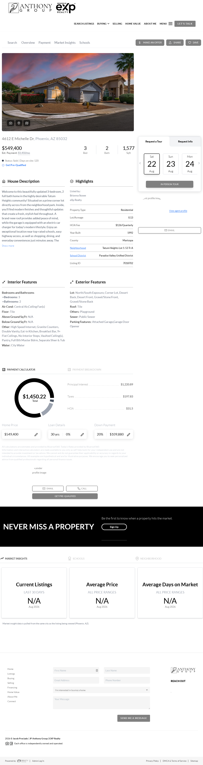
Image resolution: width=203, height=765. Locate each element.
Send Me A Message (134, 718)
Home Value (13, 692)
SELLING (117, 23)
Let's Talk (185, 23)
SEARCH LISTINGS (84, 23)
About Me (12, 696)
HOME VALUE (133, 23)
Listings (11, 673)
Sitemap (194, 761)
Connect (11, 701)
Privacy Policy (152, 761)
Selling (10, 683)
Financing (12, 687)
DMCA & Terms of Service (175, 761)
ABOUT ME (150, 23)
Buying (10, 678)
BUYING (101, 23)
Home (10, 669)
